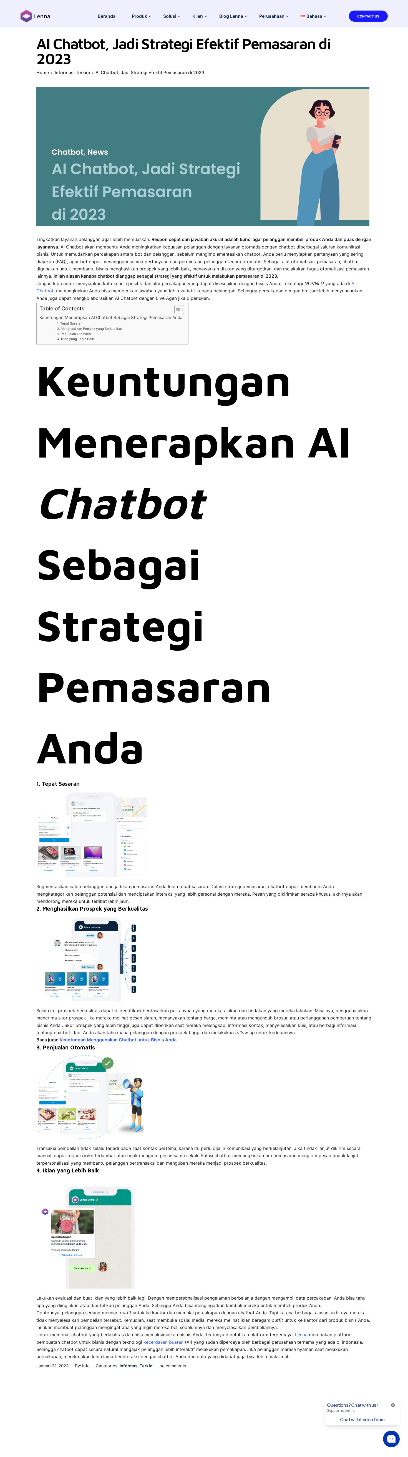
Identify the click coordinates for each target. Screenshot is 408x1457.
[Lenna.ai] (35, 15)
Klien (197, 16)
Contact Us (368, 16)
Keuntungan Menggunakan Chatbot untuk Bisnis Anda (118, 1039)
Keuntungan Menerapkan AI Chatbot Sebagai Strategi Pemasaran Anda (111, 317)
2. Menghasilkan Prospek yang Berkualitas (89, 329)
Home (42, 72)
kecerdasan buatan (163, 1342)
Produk (139, 16)
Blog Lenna (231, 16)
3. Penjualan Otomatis (74, 334)
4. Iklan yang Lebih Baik (75, 339)
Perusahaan (271, 16)
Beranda (106, 16)
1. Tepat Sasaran (69, 323)
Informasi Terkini (72, 72)
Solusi (169, 16)
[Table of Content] (179, 309)
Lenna (301, 1334)
